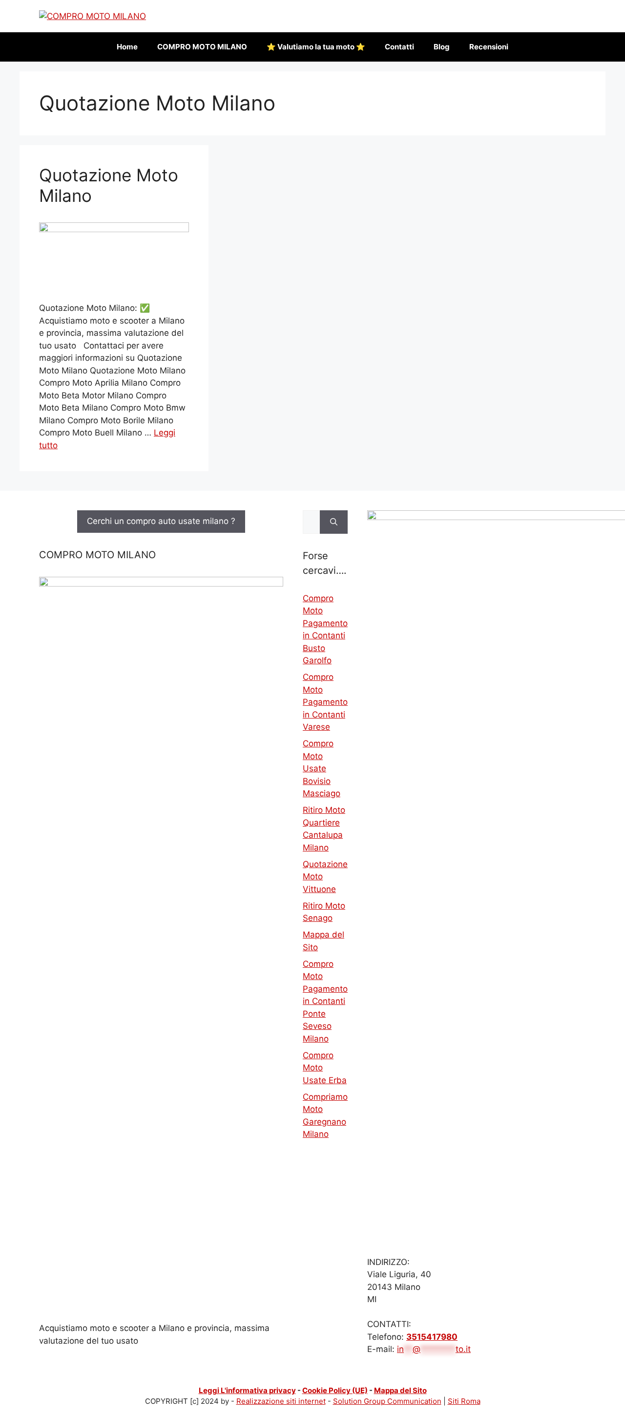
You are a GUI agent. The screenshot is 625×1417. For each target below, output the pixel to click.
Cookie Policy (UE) (335, 1390)
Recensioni (488, 46)
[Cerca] (334, 522)
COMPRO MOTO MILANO (202, 46)
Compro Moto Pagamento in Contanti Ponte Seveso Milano (325, 1001)
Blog (442, 46)
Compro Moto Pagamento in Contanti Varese (325, 702)
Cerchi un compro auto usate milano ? (161, 521)
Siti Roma (464, 1401)
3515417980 (432, 1337)
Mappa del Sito (400, 1390)
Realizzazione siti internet (281, 1401)
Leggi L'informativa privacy (247, 1390)
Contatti (399, 46)
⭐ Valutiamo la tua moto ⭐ (316, 46)
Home (127, 46)
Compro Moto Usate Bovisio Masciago (321, 768)
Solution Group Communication (387, 1401)
